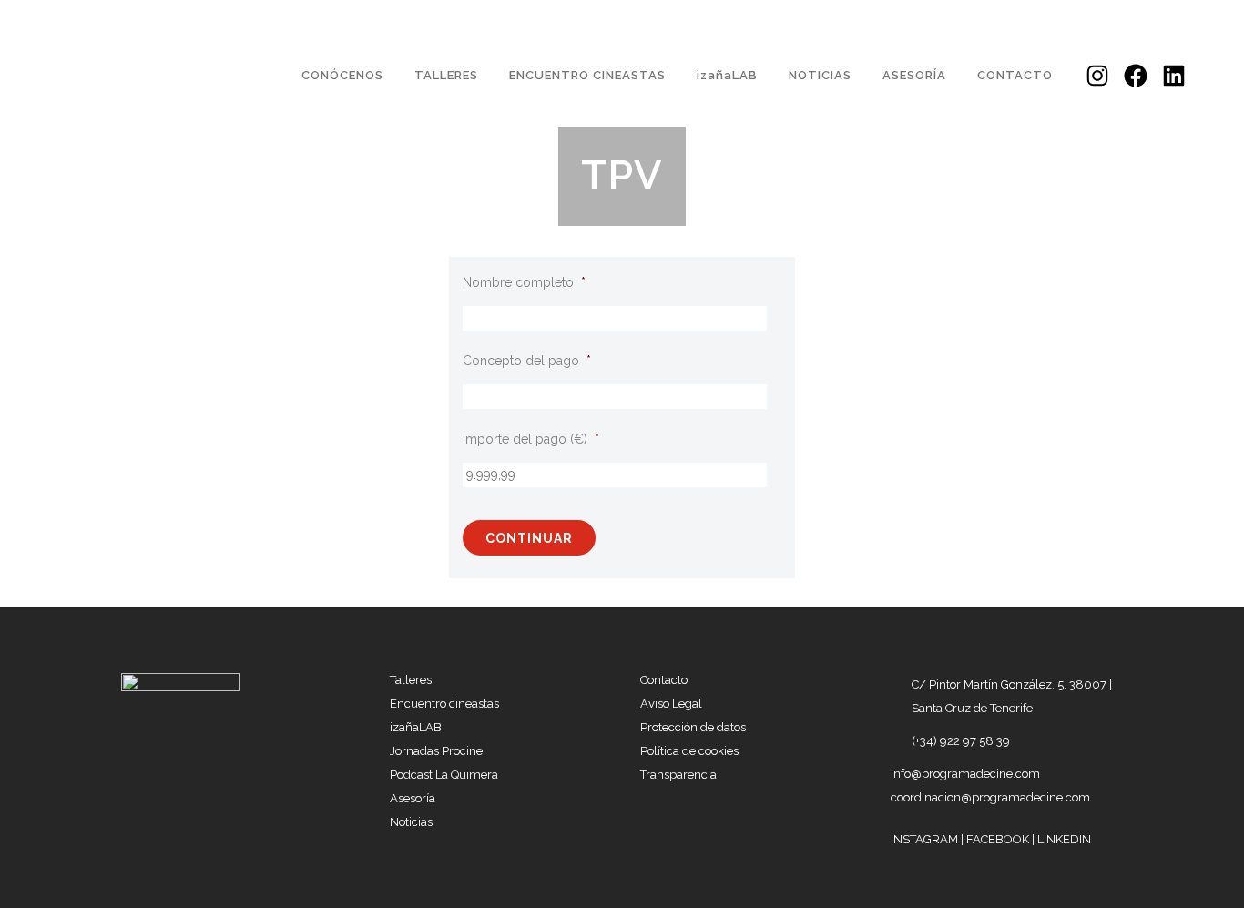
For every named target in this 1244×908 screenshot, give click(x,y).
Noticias (411, 822)
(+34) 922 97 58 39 (961, 741)
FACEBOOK (999, 839)
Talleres (411, 680)
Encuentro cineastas (444, 703)
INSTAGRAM (926, 839)
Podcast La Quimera (444, 774)
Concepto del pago (527, 360)
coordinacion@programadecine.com (990, 797)
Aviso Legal (671, 703)
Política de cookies (689, 751)
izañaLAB (416, 727)
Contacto (664, 680)
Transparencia (678, 774)
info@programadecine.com (965, 773)
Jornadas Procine (436, 751)
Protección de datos (693, 727)
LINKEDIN (1064, 839)
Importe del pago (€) (531, 439)
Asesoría (412, 798)
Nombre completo (524, 282)
